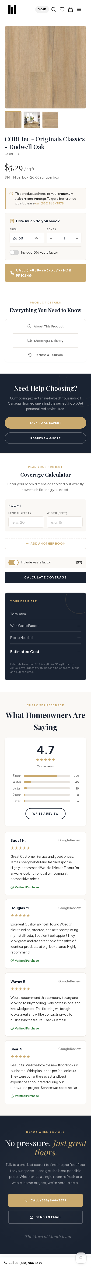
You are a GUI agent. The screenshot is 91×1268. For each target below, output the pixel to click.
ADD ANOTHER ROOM (48, 543)
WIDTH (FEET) (57, 512)
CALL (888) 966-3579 (49, 1200)
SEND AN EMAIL (48, 1217)
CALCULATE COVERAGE (45, 577)
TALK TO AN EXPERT (45, 422)
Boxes (51, 229)
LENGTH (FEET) (19, 512)
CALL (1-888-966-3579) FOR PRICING (43, 272)
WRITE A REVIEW (45, 813)
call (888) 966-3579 (49, 203)
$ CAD (43, 9)
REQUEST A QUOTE (45, 438)
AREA (13, 229)
